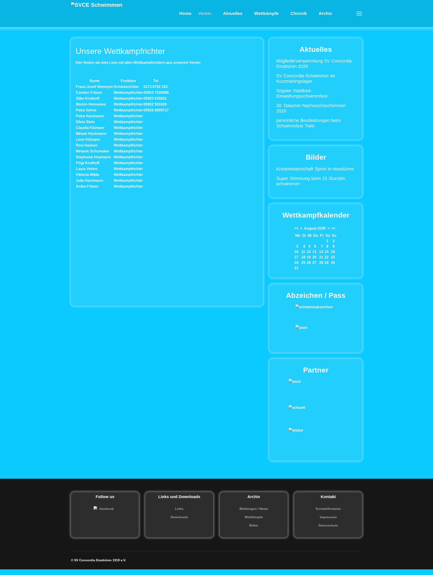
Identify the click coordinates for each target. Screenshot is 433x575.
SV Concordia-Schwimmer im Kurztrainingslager (305, 78)
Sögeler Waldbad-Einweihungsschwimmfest (301, 93)
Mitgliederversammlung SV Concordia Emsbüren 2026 (314, 63)
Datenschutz (328, 525)
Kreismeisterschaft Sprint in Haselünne (315, 168)
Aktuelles (232, 13)
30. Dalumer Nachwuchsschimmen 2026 (311, 108)
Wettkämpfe (266, 13)
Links (179, 509)
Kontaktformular (328, 509)
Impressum (328, 517)
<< (296, 228)
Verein (204, 13)
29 (327, 262)
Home (185, 13)
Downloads (179, 517)
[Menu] (359, 14)
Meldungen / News (254, 509)
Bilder (253, 525)
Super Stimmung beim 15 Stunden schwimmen (310, 181)
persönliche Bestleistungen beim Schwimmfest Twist (308, 123)
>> (333, 228)
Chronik (298, 13)
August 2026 (315, 228)
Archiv (325, 13)
